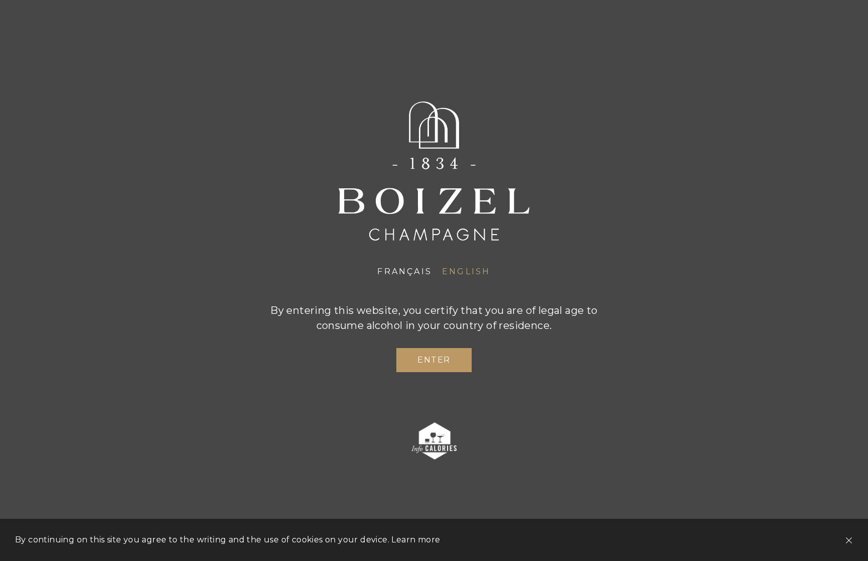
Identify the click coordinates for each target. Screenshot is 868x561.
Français (404, 271)
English (466, 271)
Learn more (415, 539)
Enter (434, 360)
